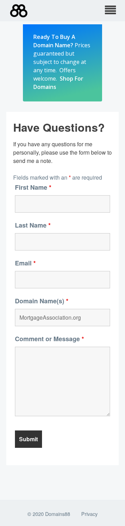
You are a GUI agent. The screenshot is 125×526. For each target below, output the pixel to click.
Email (25, 263)
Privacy (89, 513)
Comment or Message (49, 338)
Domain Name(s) (41, 300)
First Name (33, 187)
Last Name (33, 225)
